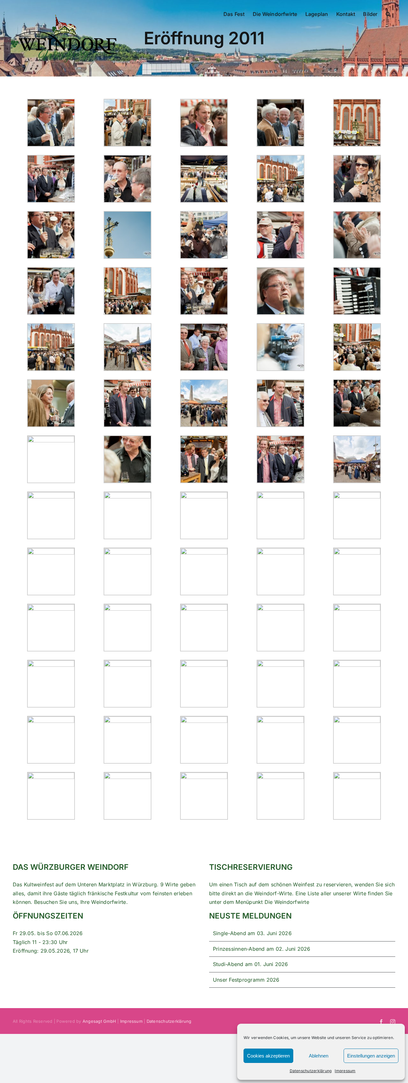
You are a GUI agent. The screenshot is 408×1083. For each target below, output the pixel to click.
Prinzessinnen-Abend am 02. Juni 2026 (261, 949)
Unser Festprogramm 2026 (246, 980)
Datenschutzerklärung (311, 1070)
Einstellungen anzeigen (371, 1055)
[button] (388, 13)
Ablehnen (318, 1055)
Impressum (345, 1070)
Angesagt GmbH (99, 1021)
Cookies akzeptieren (268, 1055)
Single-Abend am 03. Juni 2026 (252, 933)
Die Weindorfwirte (287, 902)
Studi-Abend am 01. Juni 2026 (250, 964)
